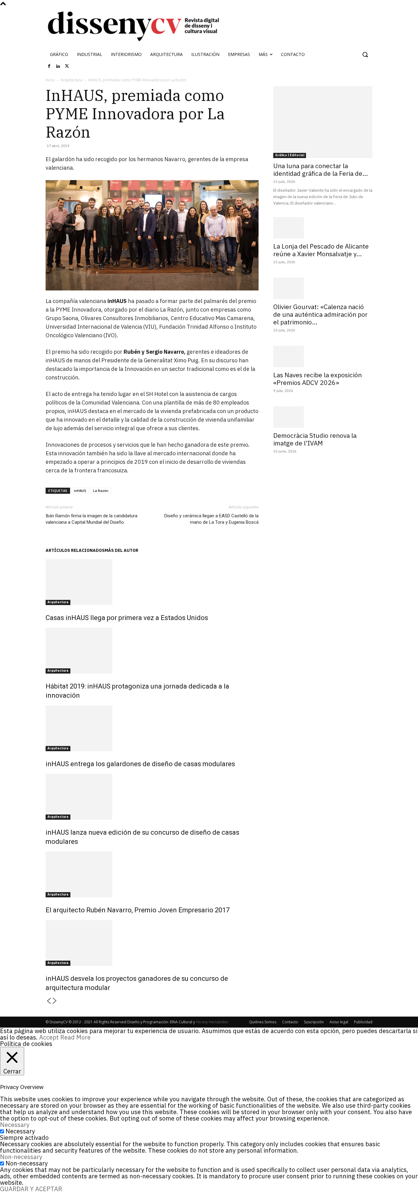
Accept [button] (49, 1037)
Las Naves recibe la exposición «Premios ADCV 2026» (317, 379)
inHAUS (80, 490)
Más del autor (121, 550)
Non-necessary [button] (21, 1157)
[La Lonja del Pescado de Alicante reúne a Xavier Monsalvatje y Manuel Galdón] (322, 227)
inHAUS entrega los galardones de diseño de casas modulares (140, 764)
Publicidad (363, 1022)
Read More (75, 1037)
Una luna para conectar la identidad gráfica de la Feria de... (320, 169)
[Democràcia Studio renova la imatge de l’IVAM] (322, 417)
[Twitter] (67, 66)
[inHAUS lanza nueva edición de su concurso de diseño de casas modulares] (152, 797)
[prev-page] (49, 1001)
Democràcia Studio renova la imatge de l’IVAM (314, 439)
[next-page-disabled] (55, 1001)
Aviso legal (339, 1022)
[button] (365, 54)
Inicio (50, 80)
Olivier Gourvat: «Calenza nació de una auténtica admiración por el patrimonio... (320, 314)
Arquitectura (71, 80)
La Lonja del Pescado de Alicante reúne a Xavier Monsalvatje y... (321, 250)
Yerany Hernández (212, 1022)
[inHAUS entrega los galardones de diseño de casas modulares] (152, 728)
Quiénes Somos (262, 1022)
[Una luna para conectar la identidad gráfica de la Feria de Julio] (322, 122)
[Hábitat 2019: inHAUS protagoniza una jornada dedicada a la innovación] (152, 651)
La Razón (100, 490)
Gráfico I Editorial (289, 155)
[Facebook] (49, 66)
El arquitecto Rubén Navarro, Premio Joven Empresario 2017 (138, 910)
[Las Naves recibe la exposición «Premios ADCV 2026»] (322, 356)
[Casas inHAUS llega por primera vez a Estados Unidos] (152, 582)
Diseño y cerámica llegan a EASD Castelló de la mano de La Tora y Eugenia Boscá (211, 519)
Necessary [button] (14, 1125)
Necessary (20, 1131)
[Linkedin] (58, 66)
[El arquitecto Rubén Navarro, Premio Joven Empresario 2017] (152, 874)
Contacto (290, 1022)
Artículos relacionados (75, 550)
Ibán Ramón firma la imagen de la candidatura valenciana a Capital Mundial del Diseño (91, 519)
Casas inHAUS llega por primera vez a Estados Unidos (127, 618)
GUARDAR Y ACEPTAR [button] (31, 1189)
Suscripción (314, 1022)
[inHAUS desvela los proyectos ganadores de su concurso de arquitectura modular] (152, 943)
